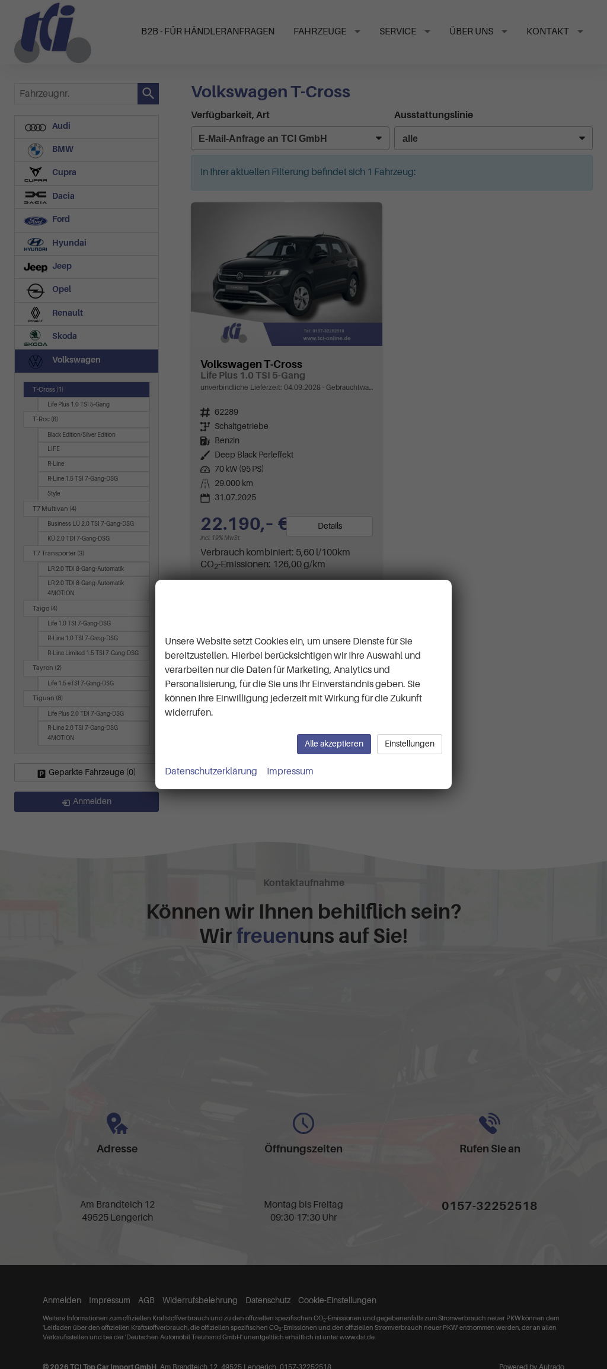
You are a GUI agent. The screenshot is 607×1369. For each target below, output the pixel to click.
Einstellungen (410, 743)
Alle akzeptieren (334, 743)
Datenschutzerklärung (211, 771)
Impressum (290, 771)
